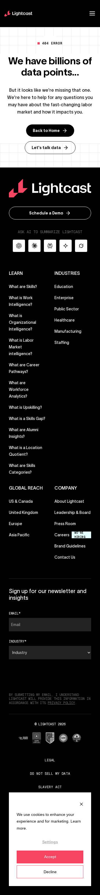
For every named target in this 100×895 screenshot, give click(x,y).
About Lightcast (69, 501)
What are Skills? (23, 286)
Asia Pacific (19, 535)
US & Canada (21, 501)
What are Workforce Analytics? (19, 389)
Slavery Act (50, 787)
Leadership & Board (72, 512)
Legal (50, 760)
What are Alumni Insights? (23, 433)
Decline (50, 872)
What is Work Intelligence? (20, 301)
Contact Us (64, 557)
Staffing (61, 342)
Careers (61, 535)
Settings (50, 842)
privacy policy (61, 703)
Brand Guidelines (70, 546)
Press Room (65, 523)
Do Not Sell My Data (50, 773)
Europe (15, 523)
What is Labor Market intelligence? (21, 347)
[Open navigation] (92, 13)
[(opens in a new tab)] (23, 738)
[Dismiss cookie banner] (81, 803)
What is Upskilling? (25, 407)
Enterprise (64, 298)
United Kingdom (23, 512)
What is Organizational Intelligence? (22, 322)
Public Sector (66, 309)
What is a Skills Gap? (27, 418)
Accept (50, 856)
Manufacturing (67, 331)
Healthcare (64, 320)
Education (63, 286)
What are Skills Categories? (22, 468)
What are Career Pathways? (24, 368)
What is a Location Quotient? (25, 451)
